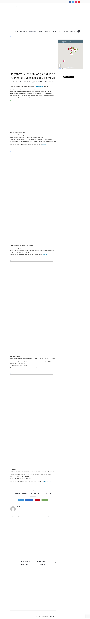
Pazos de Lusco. (48, 481)
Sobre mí (72, 31)
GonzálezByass (25, 493)
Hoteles (40, 31)
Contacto (65, 31)
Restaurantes (23, 31)
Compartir (30, 500)
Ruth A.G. (20, 81)
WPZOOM (52, 616)
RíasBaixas (36, 493)
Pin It (38, 500)
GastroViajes (32, 31)
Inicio (16, 31)
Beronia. (44, 367)
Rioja (42, 493)
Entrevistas (47, 31)
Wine (50, 493)
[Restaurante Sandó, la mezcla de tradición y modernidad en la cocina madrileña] (15, 562)
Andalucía (40, 81)
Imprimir (45, 500)
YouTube (54, 31)
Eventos (49, 81)
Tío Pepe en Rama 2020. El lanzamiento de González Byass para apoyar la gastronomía (41, 562)
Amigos (36, 81)
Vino (36, 82)
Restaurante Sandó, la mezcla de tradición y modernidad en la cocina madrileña (25, 562)
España (45, 81)
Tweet (21, 500)
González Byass (39, 86)
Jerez (31, 493)
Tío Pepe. (44, 144)
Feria (52, 81)
